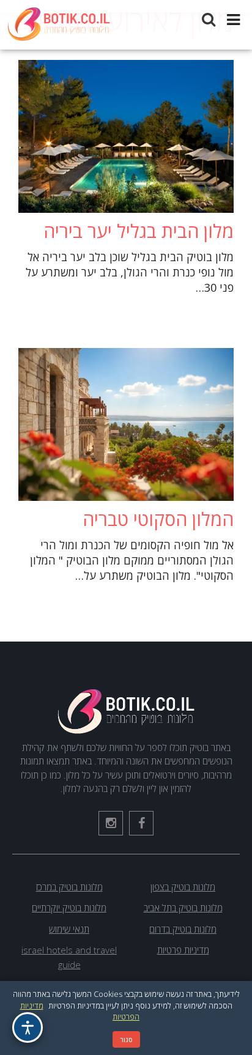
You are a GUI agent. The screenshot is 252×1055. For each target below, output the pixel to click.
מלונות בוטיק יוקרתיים (69, 907)
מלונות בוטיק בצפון (182, 887)
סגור (126, 1039)
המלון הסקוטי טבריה (158, 518)
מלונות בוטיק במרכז (69, 887)
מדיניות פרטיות (183, 950)
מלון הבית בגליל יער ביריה (138, 230)
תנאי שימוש (69, 929)
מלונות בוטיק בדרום (183, 929)
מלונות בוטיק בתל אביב (183, 907)
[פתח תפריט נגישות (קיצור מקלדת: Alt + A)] (27, 1027)
